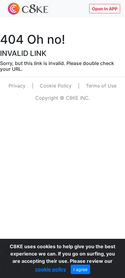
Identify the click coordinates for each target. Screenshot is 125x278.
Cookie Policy (56, 86)
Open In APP (104, 8)
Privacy (16, 86)
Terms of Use (101, 86)
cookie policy (50, 269)
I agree (80, 269)
